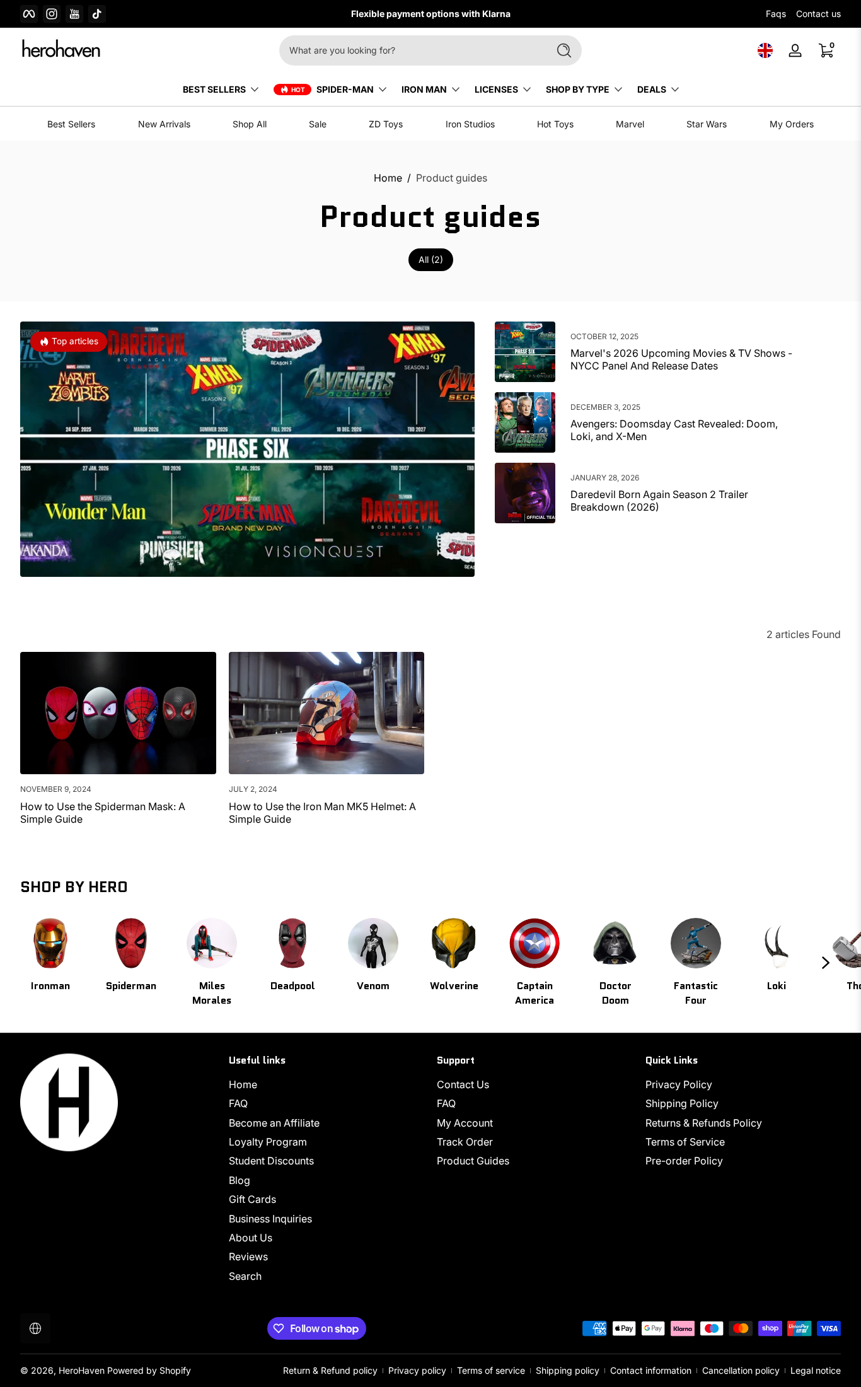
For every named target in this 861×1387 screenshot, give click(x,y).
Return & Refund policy (330, 1370)
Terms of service (491, 1370)
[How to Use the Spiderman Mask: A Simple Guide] (118, 713)
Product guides (451, 177)
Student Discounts (271, 1161)
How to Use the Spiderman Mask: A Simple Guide (102, 812)
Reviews (248, 1257)
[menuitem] (327, 1084)
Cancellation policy (741, 1370)
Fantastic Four (696, 992)
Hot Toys (555, 124)
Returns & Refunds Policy (703, 1123)
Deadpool (292, 985)
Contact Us (463, 1084)
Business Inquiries (270, 1218)
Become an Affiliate (274, 1123)
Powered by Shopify (149, 1370)
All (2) (431, 259)
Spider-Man (345, 89)
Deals (651, 89)
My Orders (792, 124)
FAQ (238, 1104)
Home (388, 177)
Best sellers (214, 89)
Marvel (630, 124)
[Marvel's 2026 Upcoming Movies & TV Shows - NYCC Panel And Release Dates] (525, 352)
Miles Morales (211, 992)
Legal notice (815, 1370)
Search (245, 1276)
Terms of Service (685, 1141)
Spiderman (131, 985)
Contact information (650, 1370)
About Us (250, 1237)
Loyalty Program (268, 1141)
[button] (765, 50)
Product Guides (473, 1161)
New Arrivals (164, 124)
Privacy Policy (678, 1084)
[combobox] (410, 50)
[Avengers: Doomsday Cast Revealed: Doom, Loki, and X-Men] (525, 422)
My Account (465, 1123)
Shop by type (578, 89)
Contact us (818, 13)
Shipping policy (567, 1370)
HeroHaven (82, 1370)
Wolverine (454, 985)
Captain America (534, 992)
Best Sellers (71, 124)
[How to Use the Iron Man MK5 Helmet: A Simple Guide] (327, 713)
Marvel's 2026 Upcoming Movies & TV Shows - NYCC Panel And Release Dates (681, 359)
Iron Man (424, 89)
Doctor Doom (615, 992)
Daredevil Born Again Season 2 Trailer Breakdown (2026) (659, 500)
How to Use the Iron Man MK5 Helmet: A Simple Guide (322, 812)
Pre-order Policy (684, 1161)
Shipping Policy (682, 1104)
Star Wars (706, 124)
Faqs (776, 13)
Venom (373, 985)
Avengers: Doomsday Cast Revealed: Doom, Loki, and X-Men (674, 430)
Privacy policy (417, 1370)
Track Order (465, 1141)
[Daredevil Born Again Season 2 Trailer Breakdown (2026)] (525, 493)
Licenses (496, 89)
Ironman (50, 985)
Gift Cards (252, 1199)
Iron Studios (470, 124)
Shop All (250, 124)
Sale (317, 124)
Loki (776, 985)
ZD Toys (386, 124)
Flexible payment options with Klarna (362, 13)
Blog (239, 1180)
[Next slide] (826, 963)
